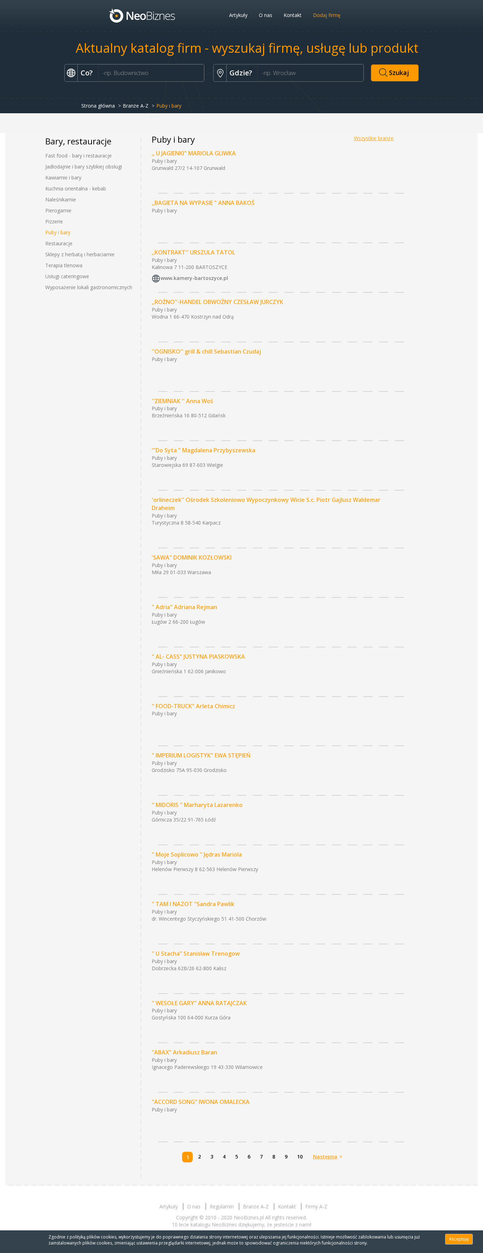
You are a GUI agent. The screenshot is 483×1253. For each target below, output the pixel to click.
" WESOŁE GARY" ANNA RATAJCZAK (199, 1003)
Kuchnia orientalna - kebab (75, 188)
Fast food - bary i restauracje (78, 155)
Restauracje (58, 243)
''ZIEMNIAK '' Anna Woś (182, 401)
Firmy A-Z (316, 1206)
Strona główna (98, 105)
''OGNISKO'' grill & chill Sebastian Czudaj (206, 351)
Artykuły (238, 15)
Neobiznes (142, 15)
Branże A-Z (136, 105)
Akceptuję (459, 1239)
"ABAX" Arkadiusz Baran (184, 1052)
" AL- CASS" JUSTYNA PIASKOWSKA (198, 656)
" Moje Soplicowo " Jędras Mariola (197, 854)
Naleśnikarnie (60, 199)
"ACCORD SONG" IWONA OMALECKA (201, 1102)
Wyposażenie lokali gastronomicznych (88, 287)
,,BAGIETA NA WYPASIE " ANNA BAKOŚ (203, 203)
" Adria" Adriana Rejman (184, 607)
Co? (87, 73)
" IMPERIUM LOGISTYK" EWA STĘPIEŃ (201, 755)
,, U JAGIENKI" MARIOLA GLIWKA (194, 153)
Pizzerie (54, 221)
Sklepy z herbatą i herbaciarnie (80, 254)
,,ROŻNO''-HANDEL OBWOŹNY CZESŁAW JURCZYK (217, 302)
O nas (265, 15)
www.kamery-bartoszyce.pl (194, 278)
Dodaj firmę (327, 15)
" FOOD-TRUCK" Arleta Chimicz (193, 706)
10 (300, 1156)
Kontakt (293, 15)
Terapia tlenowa (63, 265)
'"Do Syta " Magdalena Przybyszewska (203, 450)
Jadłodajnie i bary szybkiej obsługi (83, 166)
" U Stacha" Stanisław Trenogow (196, 953)
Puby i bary (57, 232)
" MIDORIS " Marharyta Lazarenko (197, 805)
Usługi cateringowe (67, 276)
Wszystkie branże (374, 138)
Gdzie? (240, 73)
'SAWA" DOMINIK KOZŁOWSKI (192, 557)
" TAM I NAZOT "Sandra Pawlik (193, 904)
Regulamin (222, 1206)
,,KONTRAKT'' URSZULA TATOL (193, 252)
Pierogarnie (58, 210)
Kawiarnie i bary (63, 177)
